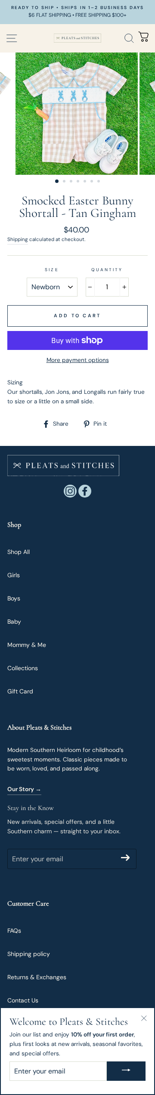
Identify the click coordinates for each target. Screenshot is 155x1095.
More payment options (77, 360)
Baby (14, 621)
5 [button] (86, 182)
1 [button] (57, 181)
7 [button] (99, 182)
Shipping (17, 239)
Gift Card (20, 691)
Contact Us (22, 1000)
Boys (13, 598)
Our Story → (24, 789)
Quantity (107, 269)
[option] (77, 12)
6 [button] (92, 182)
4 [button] (79, 182)
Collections (22, 668)
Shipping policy (28, 954)
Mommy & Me (26, 645)
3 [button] (72, 182)
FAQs (14, 930)
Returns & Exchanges (36, 977)
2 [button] (65, 182)
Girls (13, 575)
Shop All (18, 552)
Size (52, 269)
